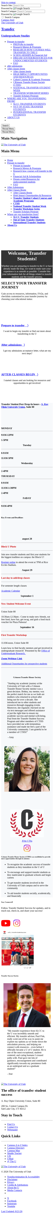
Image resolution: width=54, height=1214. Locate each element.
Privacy (10, 1182)
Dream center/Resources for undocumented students (26, 180)
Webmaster (12, 1129)
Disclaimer (12, 1179)
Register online (8, 562)
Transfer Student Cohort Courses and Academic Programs (32, 199)
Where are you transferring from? (23, 214)
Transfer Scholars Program (25, 95)
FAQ (15, 63)
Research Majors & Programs (27, 47)
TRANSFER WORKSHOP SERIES (31, 93)
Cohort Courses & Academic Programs (31, 79)
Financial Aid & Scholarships (27, 176)
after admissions (14, 66)
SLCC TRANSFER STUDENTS (29, 104)
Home (10, 160)
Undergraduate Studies (15, 35)
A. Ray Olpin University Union (24, 405)
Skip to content (8, 2)
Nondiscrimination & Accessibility (23, 1176)
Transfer (8, 29)
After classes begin (16, 68)
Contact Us (12, 1127)
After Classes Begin (16, 190)
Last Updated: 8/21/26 (11, 1211)
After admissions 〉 (13, 344)
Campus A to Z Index (17, 1145)
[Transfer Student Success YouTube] (5, 925)
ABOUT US (13, 117)
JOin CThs (27, 841)
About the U (13, 1187)
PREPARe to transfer (23, 44)
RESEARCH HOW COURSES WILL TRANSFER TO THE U (32, 51)
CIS (9, 1156)
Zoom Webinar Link (11, 658)
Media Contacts (14, 1190)
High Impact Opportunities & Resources (32, 195)
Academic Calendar (10, 591)
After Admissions (15, 187)
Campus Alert (7, 20)
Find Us (11, 1124)
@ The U (11, 1161)
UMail (10, 1158)
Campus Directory (16, 1148)
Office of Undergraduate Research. (25, 652)
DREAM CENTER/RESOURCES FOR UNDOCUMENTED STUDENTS (32, 59)
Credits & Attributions (17, 1185)
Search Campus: (9, 11)
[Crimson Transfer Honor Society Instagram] (27, 850)
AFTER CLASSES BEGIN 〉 (19, 374)
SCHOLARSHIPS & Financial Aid (30, 55)
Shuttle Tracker (14, 1153)
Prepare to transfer (15, 41)
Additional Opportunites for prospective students (24, 663)
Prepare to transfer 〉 (14, 325)
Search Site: (6, 5)
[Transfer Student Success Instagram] (16, 925)
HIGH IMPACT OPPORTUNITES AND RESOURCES (30, 75)
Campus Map (13, 1150)
